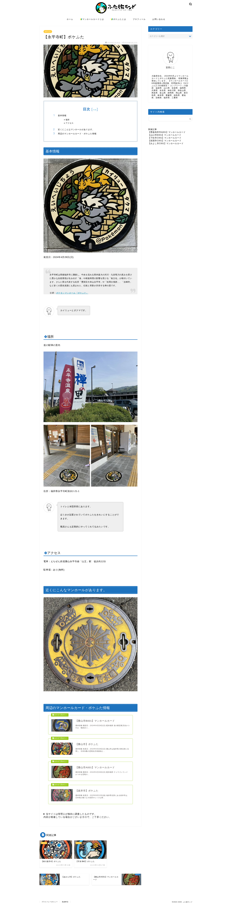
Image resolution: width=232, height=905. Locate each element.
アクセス (70, 123)
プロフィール (139, 19)
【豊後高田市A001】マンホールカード (167, 132)
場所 (68, 119)
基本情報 (62, 115)
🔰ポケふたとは (118, 19)
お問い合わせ (158, 19)
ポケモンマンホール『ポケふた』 (72, 293)
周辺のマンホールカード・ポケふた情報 (77, 133)
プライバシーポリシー (50, 902)
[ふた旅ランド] (116, 15)
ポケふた (48, 31)
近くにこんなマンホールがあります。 (76, 129)
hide (95, 110)
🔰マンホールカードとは (92, 19)
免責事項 (65, 902)
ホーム (70, 19)
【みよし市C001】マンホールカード (166, 143)
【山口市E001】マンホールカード (164, 135)
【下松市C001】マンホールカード (164, 138)
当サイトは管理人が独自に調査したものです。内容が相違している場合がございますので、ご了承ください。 (77, 815)
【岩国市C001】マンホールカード (164, 140)
